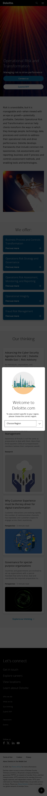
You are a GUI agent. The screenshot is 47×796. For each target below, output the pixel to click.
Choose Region (14, 423)
